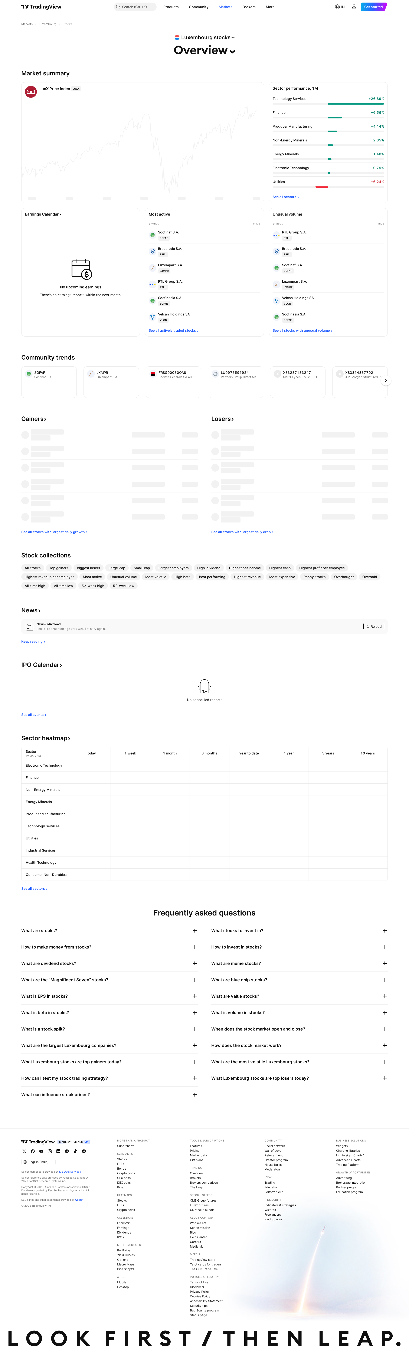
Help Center (198, 1237)
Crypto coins (126, 1173)
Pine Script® (125, 1269)
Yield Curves (126, 1255)
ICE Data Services (70, 1171)
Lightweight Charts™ (350, 1155)
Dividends (124, 1232)
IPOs (120, 1237)
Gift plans (196, 1160)
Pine (120, 1187)
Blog (193, 1232)
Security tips (198, 1305)
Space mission (200, 1227)
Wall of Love (273, 1150)
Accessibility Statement (206, 1301)
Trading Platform (347, 1164)
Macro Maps (125, 1264)
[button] (182, 7)
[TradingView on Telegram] (67, 1151)
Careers (195, 1242)
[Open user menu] (354, 7)
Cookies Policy (200, 1296)
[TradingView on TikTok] (75, 1151)
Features (196, 1146)
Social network (275, 1146)
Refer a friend (274, 1155)
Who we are (198, 1223)
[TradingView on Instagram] (50, 1151)
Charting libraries (348, 1150)
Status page (198, 1315)
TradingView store (202, 1259)
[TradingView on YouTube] (41, 1151)
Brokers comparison (204, 1182)
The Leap (196, 1187)
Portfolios (123, 1250)
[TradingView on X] (24, 1151)
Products (171, 7)
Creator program (276, 1160)
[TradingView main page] (41, 7)
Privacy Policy (200, 1291)
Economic (124, 1223)
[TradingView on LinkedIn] (58, 1151)
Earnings (123, 1227)
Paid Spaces (273, 1219)
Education (271, 1187)
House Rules (273, 1164)
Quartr (79, 1199)
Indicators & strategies (280, 1205)
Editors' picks (274, 1192)
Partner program (347, 1187)
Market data (198, 1155)
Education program (349, 1192)
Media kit (196, 1246)
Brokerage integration (351, 1182)
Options (122, 1259)
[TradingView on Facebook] (33, 1151)
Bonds (121, 1168)
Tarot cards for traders (206, 1264)
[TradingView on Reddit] (84, 1151)
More (270, 7)
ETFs (120, 1164)
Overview (196, 1173)
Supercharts (125, 1146)
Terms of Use (199, 1282)
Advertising (344, 1178)
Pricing (195, 1150)
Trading (270, 1182)
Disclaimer (197, 1287)
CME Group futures (203, 1200)
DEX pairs (124, 1182)
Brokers (249, 7)
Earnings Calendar (42, 214)
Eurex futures (199, 1205)
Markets (225, 7)
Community (199, 7)
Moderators (273, 1169)
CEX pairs (124, 1178)
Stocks (122, 1159)
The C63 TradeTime (204, 1269)
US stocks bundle (202, 1210)
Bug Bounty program (204, 1310)
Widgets (342, 1146)
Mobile (121, 1282)
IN (343, 7)
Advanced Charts (348, 1160)
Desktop (123, 1287)
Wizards (270, 1210)
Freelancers (273, 1214)
